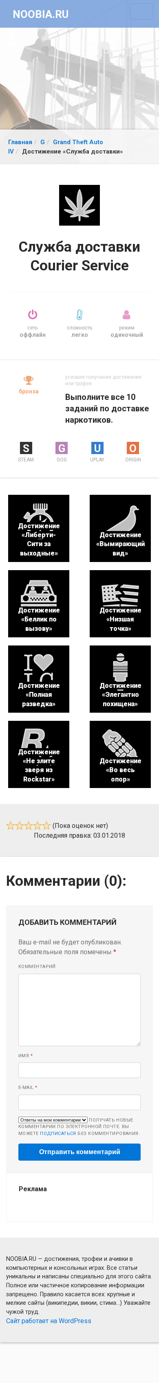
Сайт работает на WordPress (48, 1321)
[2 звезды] (19, 825)
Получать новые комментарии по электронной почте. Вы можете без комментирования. (79, 1126)
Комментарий (37, 966)
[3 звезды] (28, 825)
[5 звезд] (46, 825)
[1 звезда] (10, 825)
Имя (25, 1055)
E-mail (28, 1087)
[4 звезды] (37, 825)
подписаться (58, 1133)
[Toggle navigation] (141, 11)
